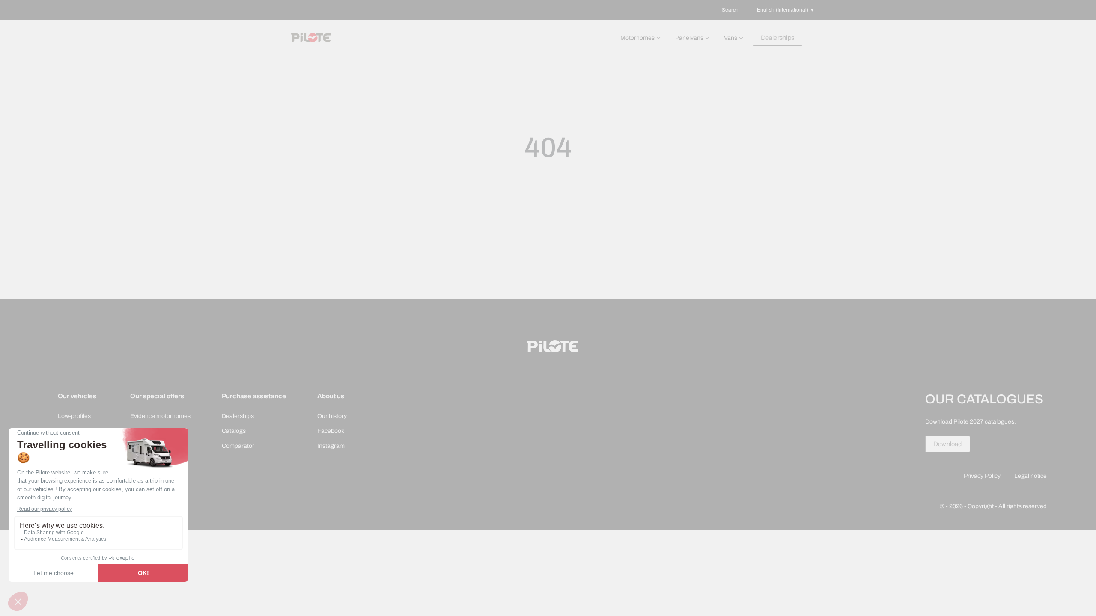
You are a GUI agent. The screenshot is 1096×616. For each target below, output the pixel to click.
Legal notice (1030, 476)
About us (330, 396)
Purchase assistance (254, 396)
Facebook (330, 431)
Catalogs (234, 431)
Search (730, 10)
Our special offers (157, 396)
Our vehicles (77, 396)
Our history (332, 416)
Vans (730, 38)
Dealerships (777, 37)
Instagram (331, 446)
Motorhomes (637, 38)
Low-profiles (74, 416)
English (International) (782, 10)
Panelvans (689, 38)
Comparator (238, 446)
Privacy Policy (982, 476)
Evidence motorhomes (160, 416)
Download (947, 444)
